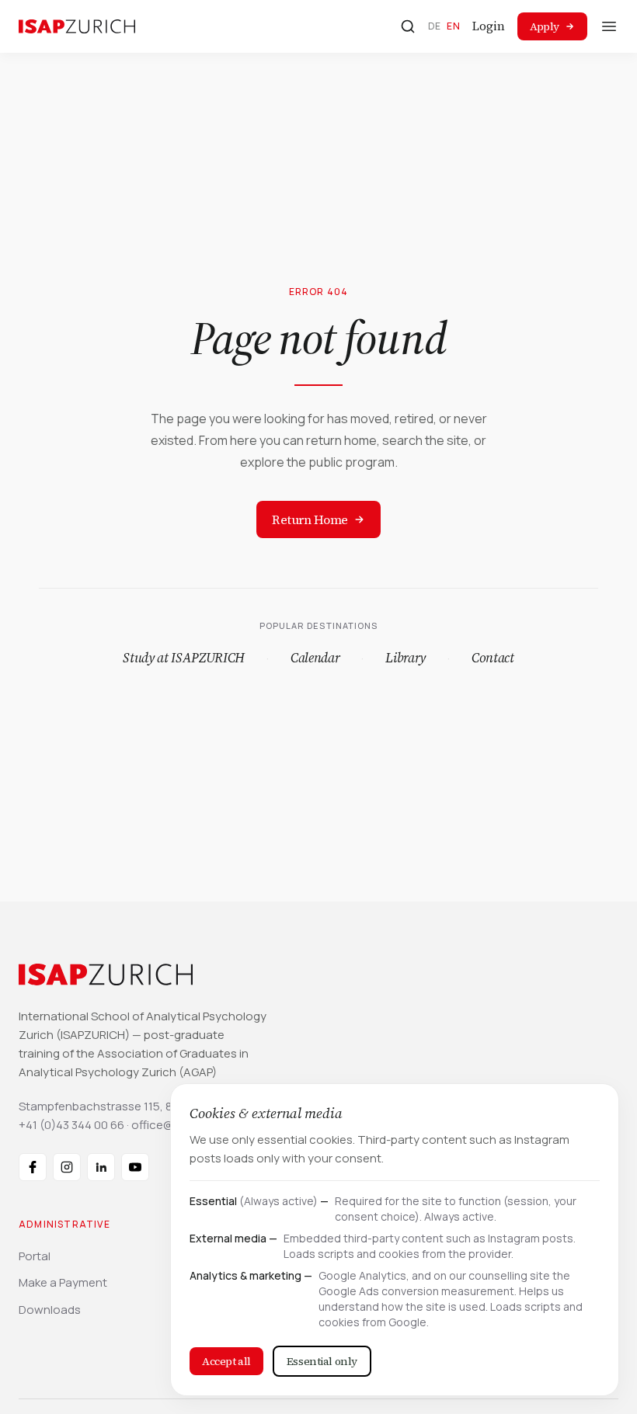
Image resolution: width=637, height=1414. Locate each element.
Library (405, 657)
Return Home (310, 519)
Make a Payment (63, 1282)
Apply (544, 26)
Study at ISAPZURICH (184, 657)
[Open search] (408, 26)
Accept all (226, 1361)
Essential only (322, 1361)
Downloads (50, 1309)
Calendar (315, 657)
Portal (34, 1256)
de (434, 26)
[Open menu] (609, 26)
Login (488, 26)
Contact (493, 657)
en (453, 26)
